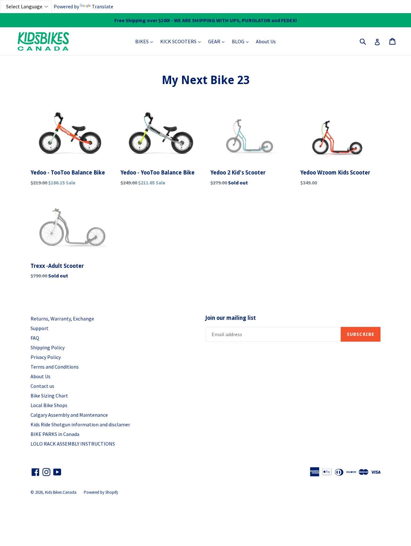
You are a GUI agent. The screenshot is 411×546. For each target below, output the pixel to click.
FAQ (35, 338)
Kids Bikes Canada (60, 492)
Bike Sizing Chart (49, 395)
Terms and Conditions (55, 366)
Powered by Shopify (101, 492)
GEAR (218, 41)
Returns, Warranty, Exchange (62, 318)
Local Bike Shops (49, 405)
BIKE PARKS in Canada (55, 434)
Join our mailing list (231, 318)
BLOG (242, 41)
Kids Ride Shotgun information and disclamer (80, 424)
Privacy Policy (46, 357)
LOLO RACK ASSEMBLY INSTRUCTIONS (73, 443)
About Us (266, 41)
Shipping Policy (48, 347)
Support (39, 328)
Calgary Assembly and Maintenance (69, 415)
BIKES (145, 41)
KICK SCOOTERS (182, 41)
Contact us (42, 386)
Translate (102, 6)
